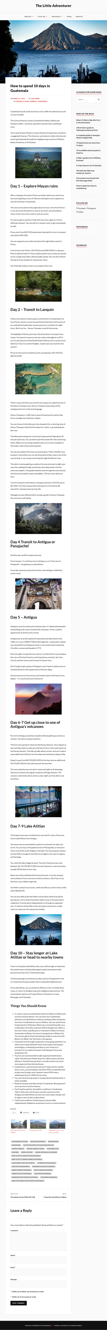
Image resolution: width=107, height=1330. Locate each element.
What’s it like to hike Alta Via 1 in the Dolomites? (88, 121)
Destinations (56, 16)
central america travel (35, 1148)
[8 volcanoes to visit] (38, 1124)
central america (18, 1148)
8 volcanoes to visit (36, 1130)
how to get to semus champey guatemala (27, 1159)
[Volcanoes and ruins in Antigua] (19, 1124)
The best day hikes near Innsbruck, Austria (85, 172)
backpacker (16, 1145)
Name (13, 1255)
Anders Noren (76, 1325)
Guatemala (43, 101)
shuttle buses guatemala (43, 1170)
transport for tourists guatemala (25, 1177)
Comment (14, 1230)
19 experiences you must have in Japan (88, 144)
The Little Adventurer (53, 5)
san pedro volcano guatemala (43, 1166)
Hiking (69, 16)
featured (15, 1152)
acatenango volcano (20, 1141)
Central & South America (26, 101)
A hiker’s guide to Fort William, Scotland (88, 159)
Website (13, 1279)
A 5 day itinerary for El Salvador (89, 165)
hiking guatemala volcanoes (46, 1152)
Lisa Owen (35, 98)
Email (12, 1267)
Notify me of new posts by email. (24, 1297)
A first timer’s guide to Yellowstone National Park (87, 129)
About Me (27, 16)
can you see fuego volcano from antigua (38, 1145)
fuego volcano (27, 1152)
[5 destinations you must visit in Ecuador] (57, 1124)
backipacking (53, 1141)
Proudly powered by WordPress (38, 1325)
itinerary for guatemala (47, 1163)
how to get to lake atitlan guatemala (26, 1155)
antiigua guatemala (38, 1141)
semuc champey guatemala (21, 1170)
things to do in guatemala (21, 1173)
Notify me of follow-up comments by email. (28, 1291)
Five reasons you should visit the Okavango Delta (87, 179)
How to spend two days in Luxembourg (86, 187)
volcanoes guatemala (49, 1177)
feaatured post (53, 1148)
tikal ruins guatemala (42, 1173)
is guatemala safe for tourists (23, 1163)
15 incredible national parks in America (88, 151)
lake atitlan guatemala (21, 1166)
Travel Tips (41, 16)
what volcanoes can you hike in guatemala (28, 1180)
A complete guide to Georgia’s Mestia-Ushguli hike (88, 136)
